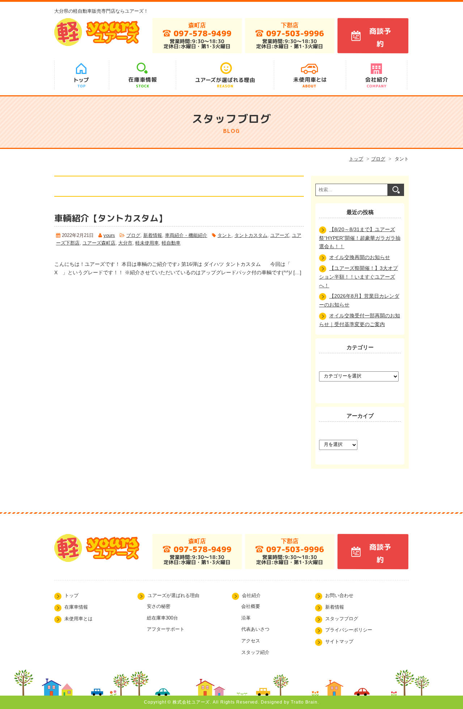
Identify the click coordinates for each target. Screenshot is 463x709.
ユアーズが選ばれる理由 (173, 595)
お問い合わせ (339, 595)
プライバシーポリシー (348, 630)
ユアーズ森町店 (98, 243)
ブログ (378, 159)
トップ (356, 159)
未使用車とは (78, 618)
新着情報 (152, 235)
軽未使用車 (147, 243)
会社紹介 (251, 595)
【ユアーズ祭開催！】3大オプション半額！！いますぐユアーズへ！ (358, 276)
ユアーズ (279, 235)
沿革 (246, 618)
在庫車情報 (76, 607)
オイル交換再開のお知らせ (359, 257)
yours (109, 235)
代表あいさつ (255, 629)
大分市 (125, 243)
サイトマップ (339, 641)
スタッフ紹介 (255, 652)
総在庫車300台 (162, 618)
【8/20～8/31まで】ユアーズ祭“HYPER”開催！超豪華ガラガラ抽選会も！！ (359, 238)
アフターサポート (165, 629)
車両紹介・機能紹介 (186, 235)
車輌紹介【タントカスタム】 (110, 218)
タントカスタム (250, 235)
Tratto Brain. (305, 702)
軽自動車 (171, 243)
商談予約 (380, 37)
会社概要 (250, 606)
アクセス (250, 640)
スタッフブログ (341, 618)
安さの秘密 (158, 606)
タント (224, 235)
